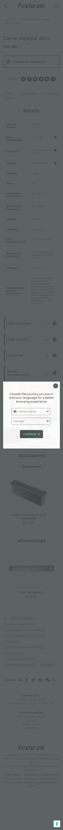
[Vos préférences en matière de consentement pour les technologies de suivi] (57, 823)
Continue (29, 434)
